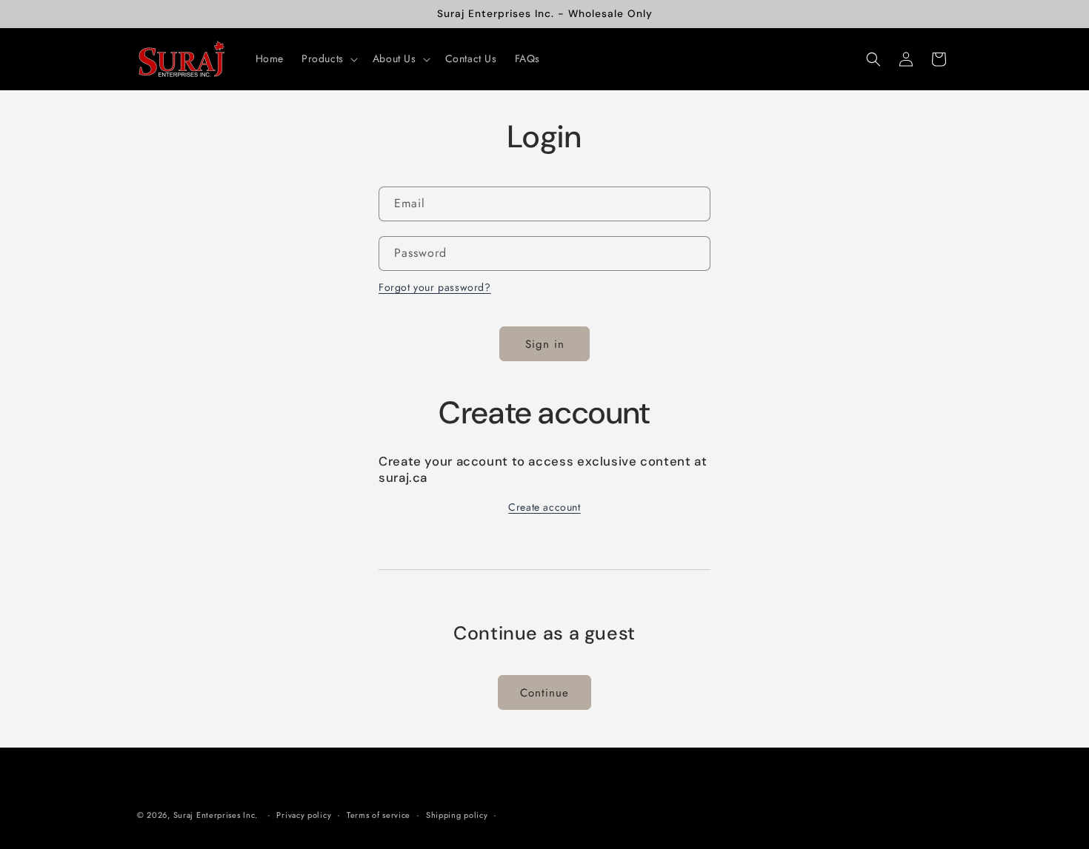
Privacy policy (303, 815)
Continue (544, 693)
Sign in (545, 344)
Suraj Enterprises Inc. (215, 815)
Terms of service (378, 815)
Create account (544, 507)
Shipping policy (457, 815)
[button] (328, 58)
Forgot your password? (435, 287)
